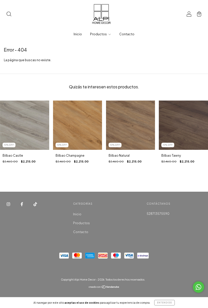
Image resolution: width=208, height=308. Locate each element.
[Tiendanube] (104, 287)
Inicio (78, 34)
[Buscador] (8, 15)
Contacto (126, 34)
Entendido (164, 302)
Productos (98, 34)
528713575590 (158, 214)
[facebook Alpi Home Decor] (22, 204)
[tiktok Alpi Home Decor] (35, 204)
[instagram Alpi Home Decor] (8, 204)
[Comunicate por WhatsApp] (198, 287)
